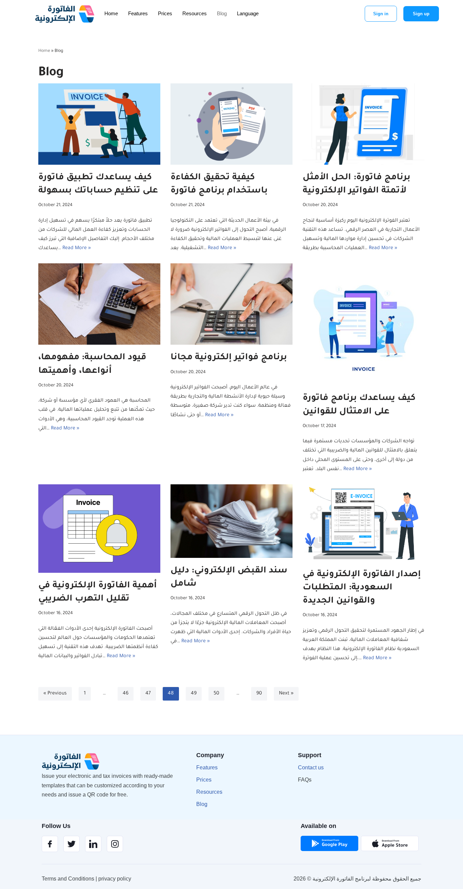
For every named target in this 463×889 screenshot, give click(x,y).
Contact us (311, 767)
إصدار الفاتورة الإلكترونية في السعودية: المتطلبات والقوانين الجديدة (362, 588)
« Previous (55, 693)
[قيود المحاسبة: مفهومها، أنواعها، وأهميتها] (99, 304)
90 (259, 693)
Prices (165, 13)
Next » (286, 693)
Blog (222, 13)
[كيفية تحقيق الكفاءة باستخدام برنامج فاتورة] (231, 124)
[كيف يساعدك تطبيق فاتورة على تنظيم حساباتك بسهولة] (99, 124)
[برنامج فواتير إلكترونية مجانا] (231, 304)
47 (148, 693)
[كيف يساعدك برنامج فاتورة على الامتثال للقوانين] (364, 324)
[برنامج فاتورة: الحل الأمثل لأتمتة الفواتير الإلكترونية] (364, 124)
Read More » (76, 248)
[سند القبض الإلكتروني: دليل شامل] (231, 521)
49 (194, 693)
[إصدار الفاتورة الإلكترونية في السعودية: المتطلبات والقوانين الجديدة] (364, 523)
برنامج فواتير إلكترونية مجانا (228, 358)
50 (216, 693)
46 (125, 693)
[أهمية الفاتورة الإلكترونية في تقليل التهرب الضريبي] (99, 528)
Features (138, 13)
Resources (194, 13)
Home (111, 13)
